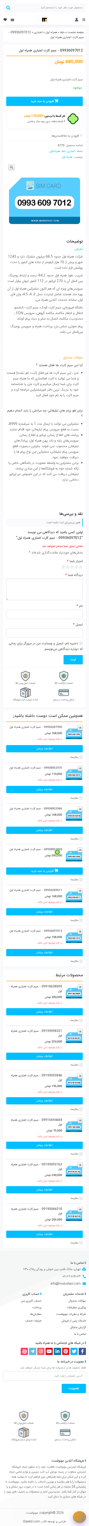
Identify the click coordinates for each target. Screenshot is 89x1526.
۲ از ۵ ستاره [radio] (76, 566)
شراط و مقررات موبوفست (71, 1314)
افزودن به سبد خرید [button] (42, 871)
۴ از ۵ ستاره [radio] (67, 566)
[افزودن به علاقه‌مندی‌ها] (67, 136)
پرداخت (36, 1307)
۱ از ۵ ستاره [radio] (80, 566)
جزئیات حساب (33, 1320)
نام (80, 606)
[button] (11, 167)
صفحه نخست (75, 32)
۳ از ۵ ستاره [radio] (72, 566)
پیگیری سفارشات (76, 1307)
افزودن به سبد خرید (42, 101)
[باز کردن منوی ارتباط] (79, 1517)
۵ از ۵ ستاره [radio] (63, 566)
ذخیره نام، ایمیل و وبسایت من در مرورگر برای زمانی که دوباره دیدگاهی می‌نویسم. (46, 646)
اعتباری (38, 32)
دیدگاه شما (74, 575)
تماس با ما (80, 1334)
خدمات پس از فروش (73, 1320)
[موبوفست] (44, 20)
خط (62, 32)
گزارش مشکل (78, 1327)
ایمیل (78, 625)
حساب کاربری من (31, 1301)
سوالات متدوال (77, 1301)
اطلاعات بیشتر (44, 748)
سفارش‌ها (35, 1314)
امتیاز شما (75, 561)
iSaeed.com (31, 1521)
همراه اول (51, 32)
